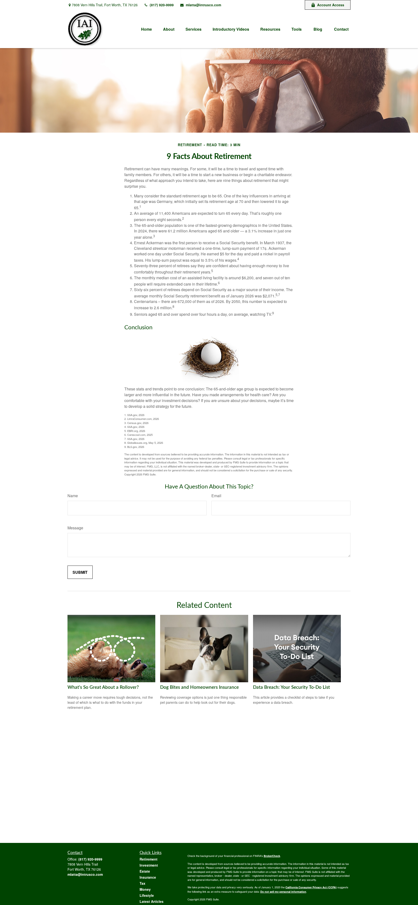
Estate (145, 871)
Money (145, 889)
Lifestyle (147, 895)
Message (75, 528)
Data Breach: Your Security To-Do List (291, 687)
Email (216, 495)
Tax (142, 883)
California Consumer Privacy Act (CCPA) (311, 887)
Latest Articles (152, 901)
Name (72, 495)
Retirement (148, 859)
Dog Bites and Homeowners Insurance (199, 687)
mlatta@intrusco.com (203, 4)
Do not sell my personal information (283, 891)
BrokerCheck (272, 856)
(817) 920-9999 (162, 4)
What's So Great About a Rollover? (103, 687)
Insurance (148, 877)
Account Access (330, 4)
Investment (149, 865)
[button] (146, 29)
